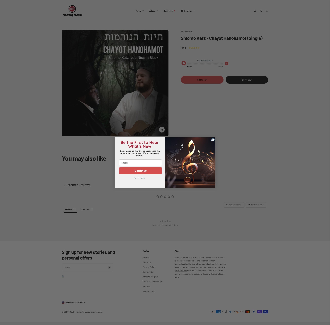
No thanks (140, 179)
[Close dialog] (213, 139)
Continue (140, 171)
